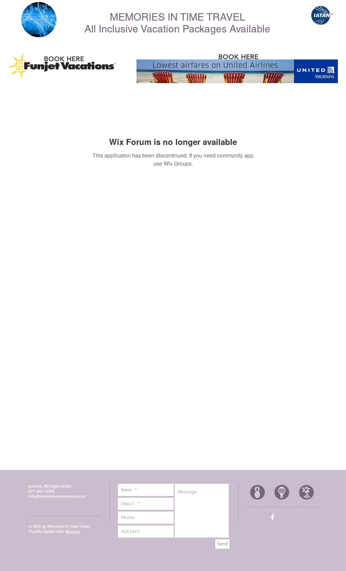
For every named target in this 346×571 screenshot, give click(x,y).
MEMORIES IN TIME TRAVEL (177, 17)
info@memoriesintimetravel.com (56, 496)
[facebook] (272, 517)
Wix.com (72, 531)
